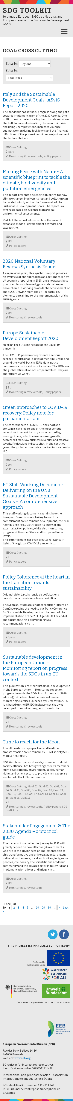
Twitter (53, 934)
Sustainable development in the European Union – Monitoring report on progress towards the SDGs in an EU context (35, 668)
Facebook (64, 934)
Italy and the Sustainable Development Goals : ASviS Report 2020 (31, 100)
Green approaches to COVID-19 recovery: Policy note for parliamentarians (35, 413)
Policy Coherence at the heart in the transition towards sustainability (36, 582)
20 (43, 907)
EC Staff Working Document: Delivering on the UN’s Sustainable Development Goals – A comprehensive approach (33, 496)
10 (37, 907)
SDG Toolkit (27, 10)
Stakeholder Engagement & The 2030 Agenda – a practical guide (36, 831)
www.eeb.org (22, 1058)
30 (49, 907)
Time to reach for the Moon (31, 742)
